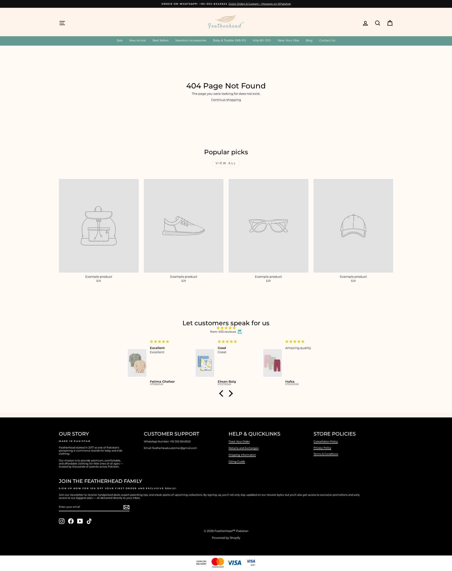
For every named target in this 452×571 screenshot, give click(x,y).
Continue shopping (226, 100)
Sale (119, 40)
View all (226, 163)
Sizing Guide (237, 461)
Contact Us (327, 40)
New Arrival (137, 40)
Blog (309, 40)
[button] (222, 393)
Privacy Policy (322, 447)
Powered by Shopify (226, 537)
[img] (226, 328)
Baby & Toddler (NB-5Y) (229, 40)
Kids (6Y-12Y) (262, 40)
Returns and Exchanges (243, 448)
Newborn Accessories (190, 40)
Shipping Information (242, 454)
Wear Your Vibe (288, 40)
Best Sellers (161, 40)
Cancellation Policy (326, 441)
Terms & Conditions (326, 454)
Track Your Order (239, 441)
